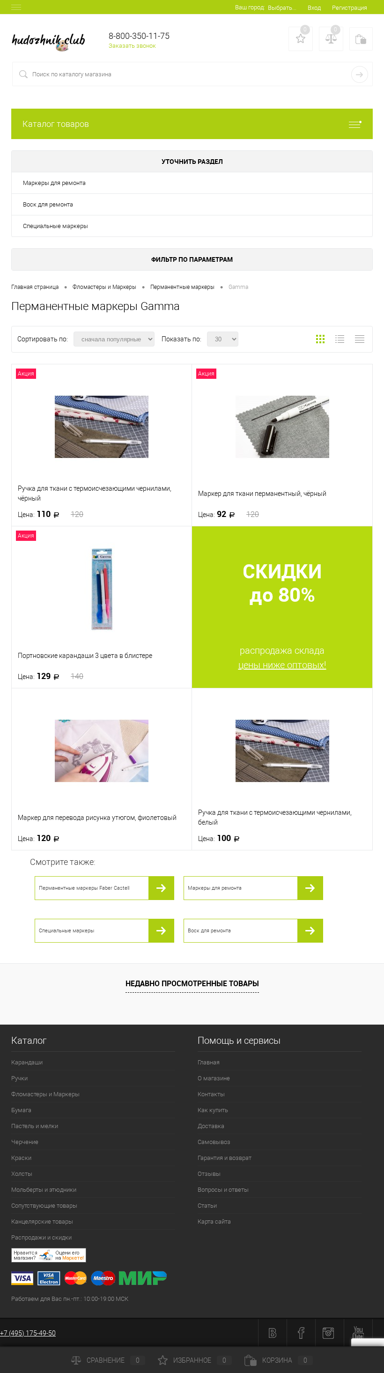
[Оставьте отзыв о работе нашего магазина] (197, 1256)
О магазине (214, 1078)
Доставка (211, 1125)
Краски (21, 1157)
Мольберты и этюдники (43, 1189)
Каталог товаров (55, 124)
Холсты (21, 1173)
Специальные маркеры (55, 225)
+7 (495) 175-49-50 (28, 1333)
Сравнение (113, 1360)
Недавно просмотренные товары (192, 983)
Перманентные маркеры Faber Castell (84, 888)
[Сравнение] (331, 39)
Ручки (19, 1078)
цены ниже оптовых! (282, 665)
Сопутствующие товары (44, 1205)
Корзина (284, 1360)
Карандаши (27, 1062)
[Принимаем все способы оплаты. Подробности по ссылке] (197, 1279)
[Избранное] (300, 39)
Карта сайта (214, 1221)
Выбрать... (282, 7)
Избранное (199, 1360)
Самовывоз (214, 1141)
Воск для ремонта (48, 204)
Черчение (24, 1141)
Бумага (21, 1110)
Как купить (213, 1110)
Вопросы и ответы (223, 1189)
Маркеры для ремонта (54, 182)
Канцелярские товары (42, 1221)
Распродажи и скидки (41, 1237)
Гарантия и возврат (224, 1157)
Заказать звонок (132, 45)
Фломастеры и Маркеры (45, 1094)
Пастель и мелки (34, 1125)
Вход (314, 7)
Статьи (207, 1205)
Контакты (211, 1094)
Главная (209, 1062)
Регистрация (349, 7)
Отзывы (209, 1173)
